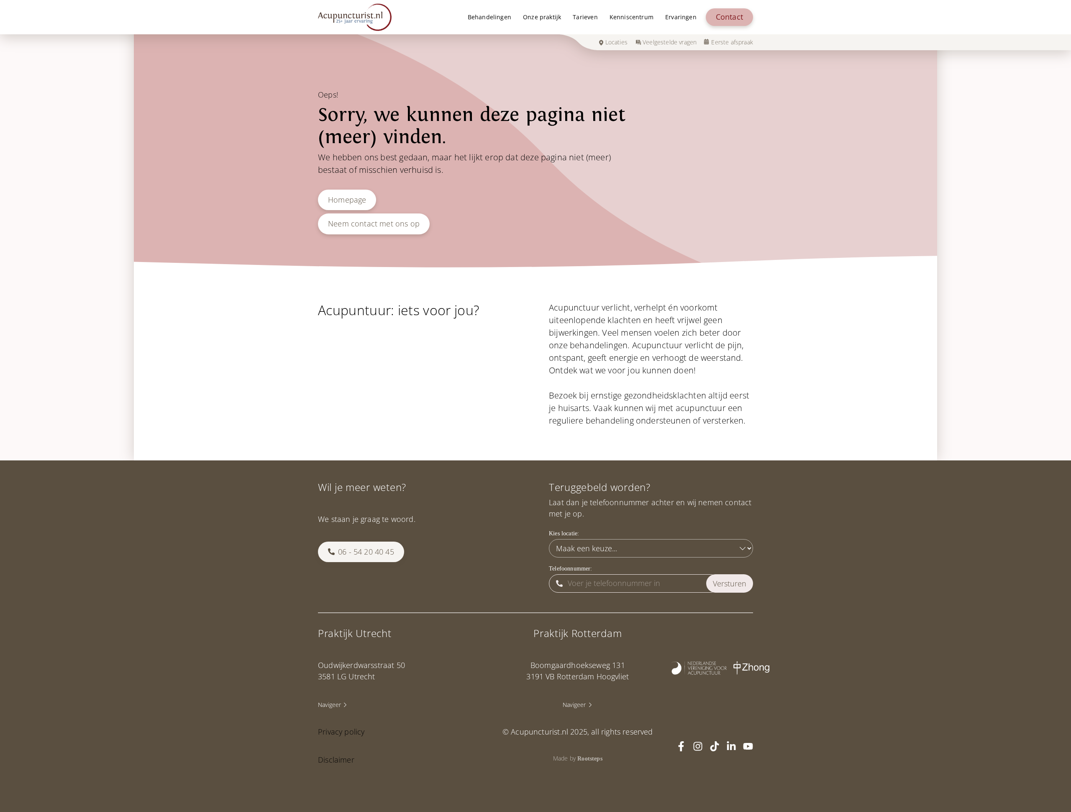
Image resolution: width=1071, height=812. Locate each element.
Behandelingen (489, 17)
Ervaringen (681, 17)
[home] (355, 17)
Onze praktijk (542, 17)
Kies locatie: (564, 533)
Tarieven (585, 17)
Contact (729, 17)
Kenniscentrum (631, 17)
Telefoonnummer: (570, 568)
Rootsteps (589, 758)
